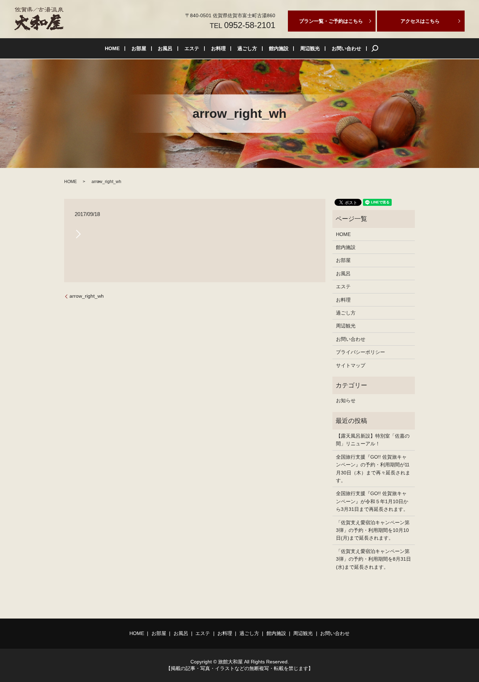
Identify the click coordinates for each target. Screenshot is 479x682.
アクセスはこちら (420, 21)
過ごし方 (247, 48)
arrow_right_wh (86, 296)
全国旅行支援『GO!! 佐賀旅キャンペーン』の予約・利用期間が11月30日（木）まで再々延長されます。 (373, 468)
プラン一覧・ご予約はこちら (331, 21)
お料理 (218, 48)
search (375, 48)
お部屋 (138, 48)
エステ (191, 48)
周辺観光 (310, 48)
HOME (112, 48)
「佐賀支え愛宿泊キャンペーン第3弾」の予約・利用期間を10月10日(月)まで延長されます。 (373, 530)
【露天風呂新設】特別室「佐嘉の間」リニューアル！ (373, 439)
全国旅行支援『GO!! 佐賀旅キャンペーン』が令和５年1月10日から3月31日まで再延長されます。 (372, 501)
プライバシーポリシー (360, 352)
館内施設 (279, 48)
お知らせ (346, 400)
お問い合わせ (346, 48)
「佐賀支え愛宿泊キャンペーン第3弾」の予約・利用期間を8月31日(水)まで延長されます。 (373, 559)
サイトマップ (350, 365)
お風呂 (165, 48)
